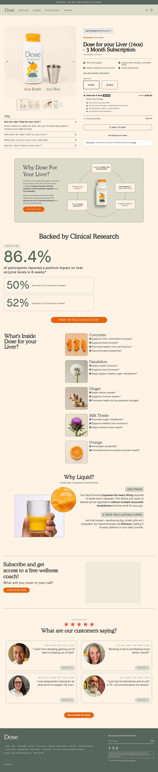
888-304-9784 (39, 753)
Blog (13, 746)
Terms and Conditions (86, 746)
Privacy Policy (11, 749)
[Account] (146, 10)
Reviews (51, 746)
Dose (10, 764)
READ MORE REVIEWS (79, 715)
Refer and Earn (62, 746)
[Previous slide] (6, 61)
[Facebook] (109, 748)
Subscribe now (16, 590)
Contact (31, 746)
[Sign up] (152, 741)
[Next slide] (74, 61)
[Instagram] (113, 748)
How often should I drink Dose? (96, 73)
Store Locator (41, 746)
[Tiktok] (117, 748)
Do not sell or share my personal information (68, 749)
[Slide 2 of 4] (34, 104)
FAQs (7, 746)
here (134, 142)
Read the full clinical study (79, 320)
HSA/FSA (73, 746)
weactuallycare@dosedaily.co (21, 753)
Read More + (67, 668)
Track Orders (21, 746)
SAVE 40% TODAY (33, 209)
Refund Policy (35, 749)
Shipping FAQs (23, 749)
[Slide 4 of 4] (58, 104)
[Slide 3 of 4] (46, 104)
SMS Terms (47, 749)
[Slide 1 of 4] (22, 104)
